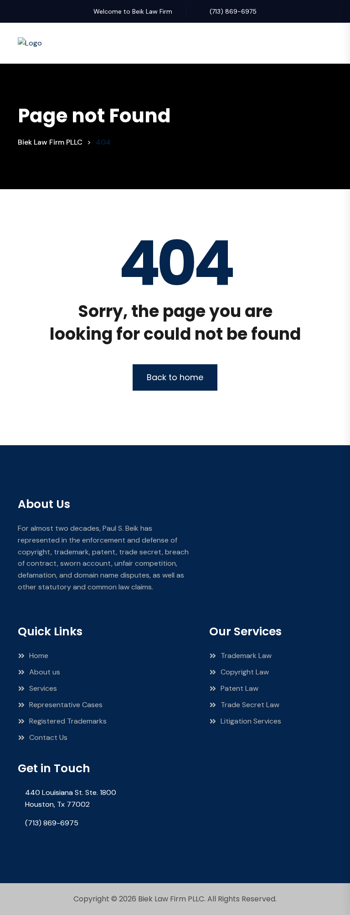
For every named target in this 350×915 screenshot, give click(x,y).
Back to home (175, 377)
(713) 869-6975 (233, 11)
